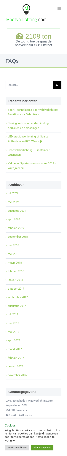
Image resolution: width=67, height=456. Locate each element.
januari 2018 (15, 280)
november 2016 (17, 375)
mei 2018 (13, 254)
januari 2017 (15, 366)
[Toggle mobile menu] (59, 8)
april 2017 (14, 340)
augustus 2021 (17, 210)
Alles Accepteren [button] (42, 447)
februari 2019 (16, 228)
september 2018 (18, 236)
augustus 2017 (17, 306)
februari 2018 (16, 271)
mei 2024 (13, 202)
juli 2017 (13, 314)
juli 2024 (13, 193)
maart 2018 (15, 262)
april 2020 (14, 219)
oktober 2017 (16, 288)
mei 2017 (13, 332)
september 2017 (18, 297)
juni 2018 (13, 245)
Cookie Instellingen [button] (17, 447)
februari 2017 (16, 358)
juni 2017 (13, 323)
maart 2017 (15, 349)
